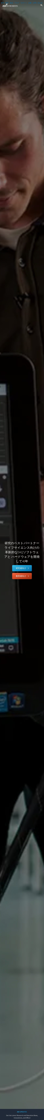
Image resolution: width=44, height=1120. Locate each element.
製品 (11, 3)
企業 (30, 3)
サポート (23, 3)
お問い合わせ (38, 3)
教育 (7, 3)
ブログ (16, 3)
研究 (2, 3)
